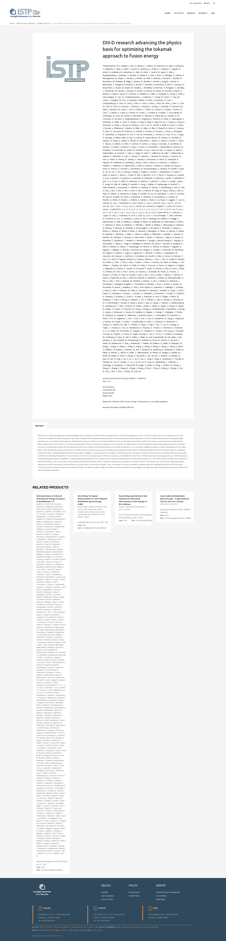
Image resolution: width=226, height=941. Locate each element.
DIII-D (122, 401)
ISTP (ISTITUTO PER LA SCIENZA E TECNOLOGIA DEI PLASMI (67, 927)
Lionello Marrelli (109, 390)
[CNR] (42, 889)
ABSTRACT (39, 426)
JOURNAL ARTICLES (126, 407)
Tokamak (115, 401)
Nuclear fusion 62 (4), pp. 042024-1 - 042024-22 (128, 378)
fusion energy (130, 401)
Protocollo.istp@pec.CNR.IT (53, 930)
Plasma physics (143, 401)
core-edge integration (159, 401)
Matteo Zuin (107, 396)
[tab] (40, 426)
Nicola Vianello (108, 393)
